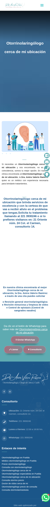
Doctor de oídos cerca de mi (15, 483)
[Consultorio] (47, 175)
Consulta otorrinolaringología (15, 490)
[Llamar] (47, 168)
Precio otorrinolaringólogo (14, 464)
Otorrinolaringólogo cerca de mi (16, 470)
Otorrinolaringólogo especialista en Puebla (21, 474)
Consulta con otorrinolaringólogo (17, 467)
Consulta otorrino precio (13, 480)
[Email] (47, 162)
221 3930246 (26, 437)
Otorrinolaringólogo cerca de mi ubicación (21, 477)
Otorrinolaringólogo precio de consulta (19, 487)
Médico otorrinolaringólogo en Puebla (19, 461)
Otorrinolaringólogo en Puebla (16, 457)
